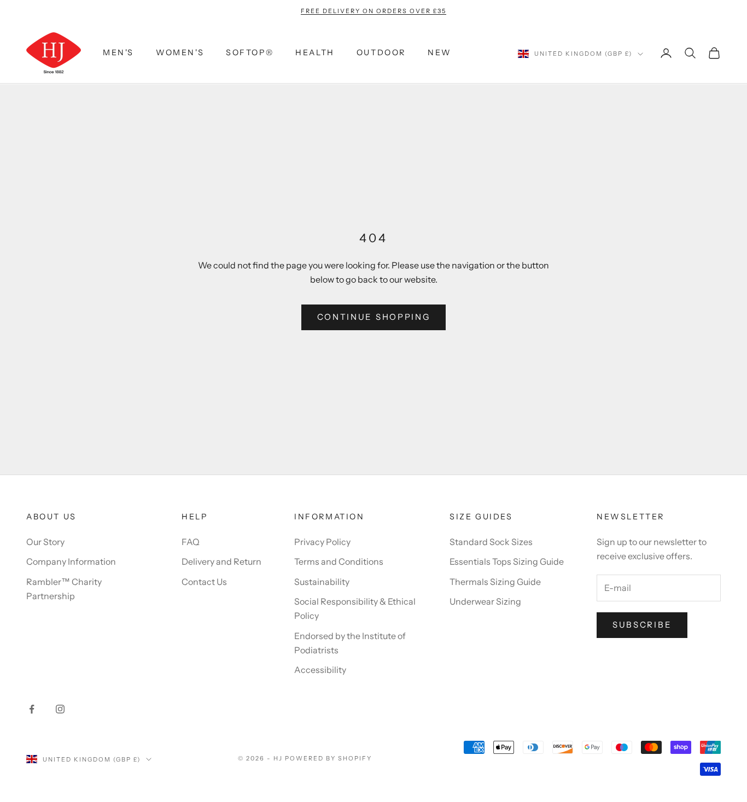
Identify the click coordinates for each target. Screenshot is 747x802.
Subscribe (642, 624)
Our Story (45, 541)
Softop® (249, 53)
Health (315, 53)
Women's (180, 53)
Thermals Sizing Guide (495, 581)
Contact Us (204, 581)
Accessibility (320, 669)
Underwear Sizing (485, 601)
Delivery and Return (221, 561)
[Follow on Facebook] (31, 709)
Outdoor (381, 53)
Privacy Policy (322, 541)
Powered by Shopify (328, 758)
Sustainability (321, 581)
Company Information (71, 561)
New (440, 53)
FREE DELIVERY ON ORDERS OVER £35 (373, 11)
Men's (118, 53)
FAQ (191, 541)
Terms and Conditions (338, 561)
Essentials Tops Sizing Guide (507, 561)
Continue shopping (373, 317)
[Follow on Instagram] (60, 709)
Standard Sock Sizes (491, 541)
